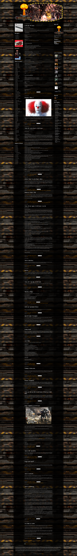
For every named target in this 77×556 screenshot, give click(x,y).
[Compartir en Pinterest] (41, 174)
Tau (28, 266)
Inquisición (45, 190)
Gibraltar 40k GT (17, 94)
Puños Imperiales (17, 125)
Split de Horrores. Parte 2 (57, 128)
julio (16, 155)
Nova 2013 (16, 117)
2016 (16, 151)
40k (27, 124)
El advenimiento (57, 136)
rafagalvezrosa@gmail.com (42, 438)
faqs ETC (29, 397)
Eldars (16, 90)
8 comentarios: (34, 123)
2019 (16, 148)
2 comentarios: (34, 265)
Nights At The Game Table (58, 125)
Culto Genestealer (17, 78)
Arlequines (29, 124)
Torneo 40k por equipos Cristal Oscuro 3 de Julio (35, 206)
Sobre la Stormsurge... (29, 486)
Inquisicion (34, 364)
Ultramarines (16, 138)
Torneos (33, 175)
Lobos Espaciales (49, 190)
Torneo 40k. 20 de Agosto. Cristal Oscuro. (34, 128)
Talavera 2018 (17, 131)
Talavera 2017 (17, 130)
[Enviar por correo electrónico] (38, 174)
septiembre (17, 152)
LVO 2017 (16, 106)
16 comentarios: (34, 189)
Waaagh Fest (17, 140)
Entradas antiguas (49, 540)
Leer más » (26, 264)
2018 (16, 149)
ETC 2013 (16, 85)
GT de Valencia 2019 (17, 93)
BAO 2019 (16, 74)
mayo (17, 157)
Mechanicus (16, 113)
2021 (16, 146)
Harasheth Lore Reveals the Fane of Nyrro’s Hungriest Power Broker (58, 105)
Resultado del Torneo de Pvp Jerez (59, 83)
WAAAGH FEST (57, 138)
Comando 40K (56, 130)
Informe (42, 190)
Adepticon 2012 (17, 63)
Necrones (16, 116)
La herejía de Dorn (17, 108)
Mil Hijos (16, 114)
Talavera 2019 (17, 132)
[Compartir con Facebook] (39, 123)
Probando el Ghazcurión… (30, 368)
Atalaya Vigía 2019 (17, 71)
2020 (16, 147)
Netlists (26, 270)
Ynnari (16, 141)
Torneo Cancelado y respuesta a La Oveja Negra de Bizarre (60, 56)
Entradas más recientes (28, 540)
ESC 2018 (16, 83)
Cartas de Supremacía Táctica (31, 307)
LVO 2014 (16, 105)
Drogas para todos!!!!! (29, 461)
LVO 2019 (16, 107)
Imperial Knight (17, 100)
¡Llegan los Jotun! (57, 123)
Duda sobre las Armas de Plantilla (60, 67)
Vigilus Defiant (17, 139)
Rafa (56, 98)
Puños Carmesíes (17, 124)
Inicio (39, 540)
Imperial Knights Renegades (31, 316)
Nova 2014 (16, 118)
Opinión (29, 388)
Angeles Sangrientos (17, 67)
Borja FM (57, 97)
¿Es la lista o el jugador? (60, 87)
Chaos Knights (17, 76)
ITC (15, 99)
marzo (17, 158)
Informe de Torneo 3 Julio (30, 192)
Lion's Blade (27, 341)
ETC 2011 (16, 84)
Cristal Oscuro (30, 175)
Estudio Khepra (17, 91)
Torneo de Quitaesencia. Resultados (59, 91)
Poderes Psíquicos (17, 123)
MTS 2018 (16, 110)
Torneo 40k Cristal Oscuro (59, 63)
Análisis (16, 68)
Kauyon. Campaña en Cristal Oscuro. (32, 406)
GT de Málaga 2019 (17, 92)
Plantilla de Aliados (29, 292)
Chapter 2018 (17, 77)
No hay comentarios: (34, 174)
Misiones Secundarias (29, 380)
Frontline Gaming (57, 104)
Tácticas (16, 137)
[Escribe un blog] (37, 123)
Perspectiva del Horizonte (60, 59)
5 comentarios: (34, 481)
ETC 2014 (16, 86)
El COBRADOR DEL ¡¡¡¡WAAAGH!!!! (57, 134)
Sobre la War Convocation (30, 451)
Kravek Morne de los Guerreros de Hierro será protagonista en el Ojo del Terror (58, 109)
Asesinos (16, 70)
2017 (16, 150)
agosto (17, 154)
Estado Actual (28, 329)
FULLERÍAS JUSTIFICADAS (57, 112)
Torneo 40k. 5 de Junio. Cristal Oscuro (33, 282)
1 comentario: (33, 518)
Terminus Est (56, 117)
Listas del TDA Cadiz (30, 25)
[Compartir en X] (38, 123)
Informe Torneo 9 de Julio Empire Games (34, 179)
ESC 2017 (16, 82)
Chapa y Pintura (17, 38)
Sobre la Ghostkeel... (29, 260)
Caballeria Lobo (34, 190)
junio (17, 156)
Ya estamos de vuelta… (30, 523)
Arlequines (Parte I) (29, 97)
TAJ (15, 129)
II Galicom (16, 97)
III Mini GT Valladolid (17, 98)
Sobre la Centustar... (29, 474)
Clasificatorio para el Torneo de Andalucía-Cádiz (60, 79)
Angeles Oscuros (30, 190)
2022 (16, 145)
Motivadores (16, 115)
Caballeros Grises (17, 75)
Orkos (16, 122)
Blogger (42, 553)
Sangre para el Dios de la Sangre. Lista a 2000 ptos (60, 75)
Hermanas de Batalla (39, 190)
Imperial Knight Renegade (18, 101)
